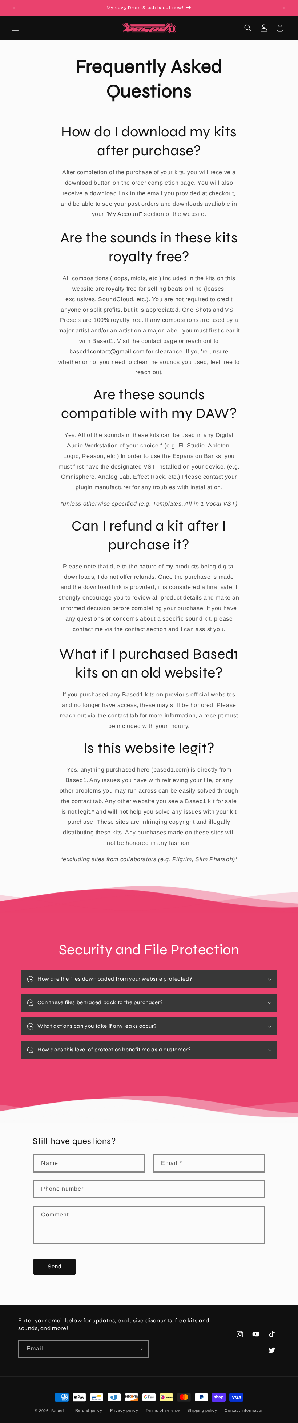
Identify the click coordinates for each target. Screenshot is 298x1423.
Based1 (58, 1410)
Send (54, 1266)
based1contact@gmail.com (107, 351)
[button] (15, 28)
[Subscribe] (140, 1349)
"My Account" (124, 214)
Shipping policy (202, 1410)
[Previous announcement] (14, 8)
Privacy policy (124, 1410)
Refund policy (88, 1410)
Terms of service (163, 1410)
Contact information (244, 1410)
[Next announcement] (284, 8)
